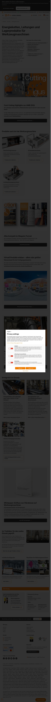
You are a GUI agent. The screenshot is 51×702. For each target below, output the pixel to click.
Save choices (25, 370)
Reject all (20, 368)
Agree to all (30, 368)
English (8, 331)
